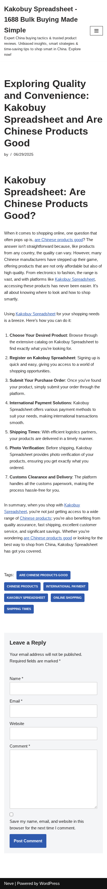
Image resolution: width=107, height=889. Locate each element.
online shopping (68, 597)
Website (17, 723)
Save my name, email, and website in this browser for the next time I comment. (47, 824)
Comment (20, 746)
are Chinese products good (59, 239)
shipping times (19, 609)
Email (16, 701)
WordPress (50, 883)
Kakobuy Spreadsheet (75, 279)
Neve (9, 883)
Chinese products (35, 518)
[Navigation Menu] (96, 30)
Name (16, 678)
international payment (66, 586)
